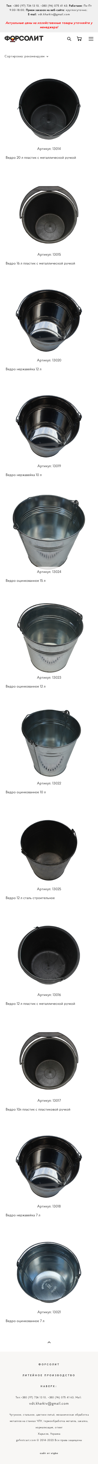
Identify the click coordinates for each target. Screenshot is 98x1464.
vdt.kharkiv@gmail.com (54, 14)
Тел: (18, 1397)
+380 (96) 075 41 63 (54, 5)
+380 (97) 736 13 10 (26, 5)
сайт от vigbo (49, 1453)
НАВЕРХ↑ (49, 1386)
